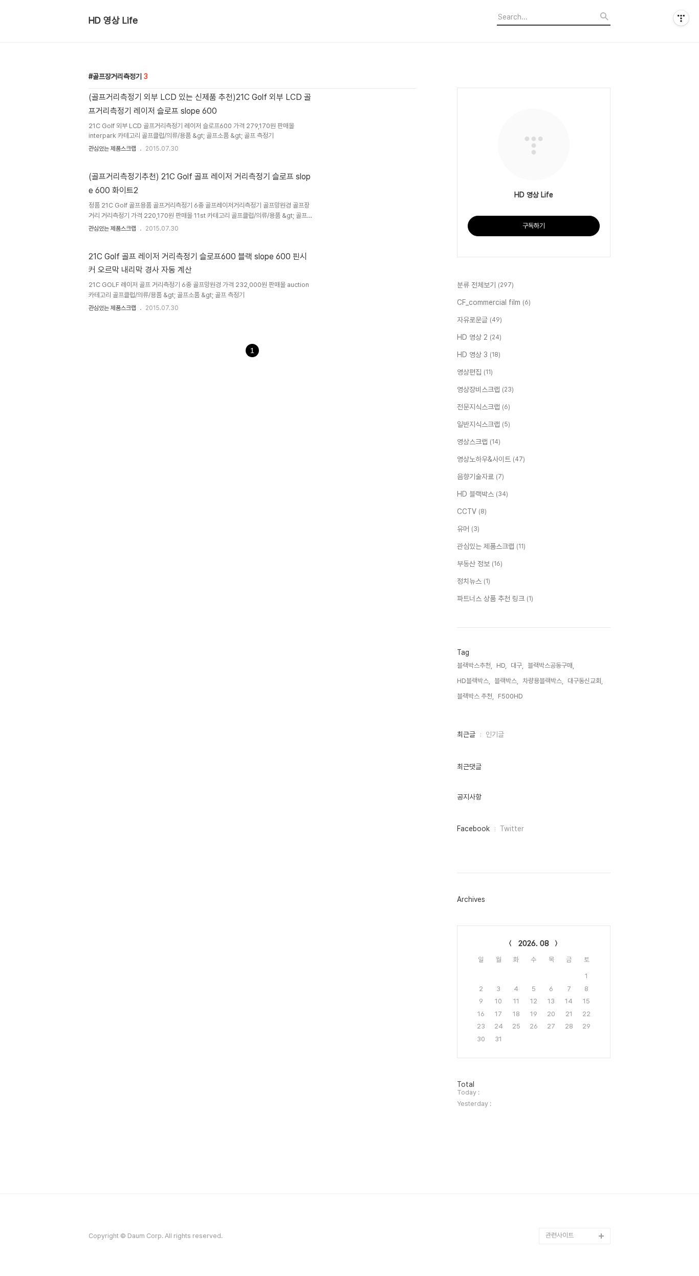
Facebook (473, 829)
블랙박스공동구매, (551, 665)
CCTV (472, 511)
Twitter (512, 829)
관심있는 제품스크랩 (112, 148)
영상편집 (475, 372)
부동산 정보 (480, 564)
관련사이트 (559, 1235)
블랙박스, (506, 681)
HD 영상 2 (479, 337)
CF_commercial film (494, 302)
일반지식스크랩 (483, 424)
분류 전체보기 (485, 285)
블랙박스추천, (474, 665)
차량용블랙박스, (542, 681)
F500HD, (511, 696)
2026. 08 (533, 943)
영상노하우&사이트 (491, 459)
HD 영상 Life (113, 20)
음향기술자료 (480, 476)
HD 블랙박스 (482, 494)
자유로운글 (479, 320)
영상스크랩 (478, 442)
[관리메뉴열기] (681, 18)
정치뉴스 (473, 581)
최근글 (466, 734)
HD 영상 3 (478, 355)
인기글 (495, 734)
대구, (517, 665)
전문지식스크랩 (483, 407)
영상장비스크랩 (485, 389)
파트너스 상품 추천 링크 (495, 598)
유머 (468, 529)
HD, (501, 665)
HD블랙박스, (473, 681)
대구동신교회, (585, 681)
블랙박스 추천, (475, 696)
